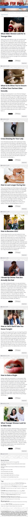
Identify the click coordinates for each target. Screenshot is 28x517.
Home (12, 511)
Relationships (15, 497)
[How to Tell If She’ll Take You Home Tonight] (14, 317)
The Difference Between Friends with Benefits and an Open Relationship (13, 464)
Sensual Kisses (19, 501)
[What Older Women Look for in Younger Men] (14, 24)
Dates (17, 483)
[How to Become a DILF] (14, 222)
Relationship (5, 497)
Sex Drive (9, 504)
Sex (1, 504)
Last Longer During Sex (16, 488)
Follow (18, 60)
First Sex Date (9, 486)
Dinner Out (21, 484)
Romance (5, 501)
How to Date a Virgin (9, 375)
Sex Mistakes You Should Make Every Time (9, 477)
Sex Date (4, 504)
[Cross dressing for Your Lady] (14, 129)
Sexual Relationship (16, 504)
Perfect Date (18, 494)
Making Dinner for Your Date (7, 469)
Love (3, 490)
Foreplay (14, 486)
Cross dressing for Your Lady (12, 139)
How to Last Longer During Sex (13, 185)
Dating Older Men (7, 484)
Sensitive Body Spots (13, 501)
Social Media (22, 504)
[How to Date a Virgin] (14, 366)
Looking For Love (24, 488)
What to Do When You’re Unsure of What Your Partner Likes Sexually (13, 88)
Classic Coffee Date (11, 483)
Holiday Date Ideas (9, 488)
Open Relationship (11, 494)
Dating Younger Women (15, 484)
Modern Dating (19, 490)
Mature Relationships (10, 491)
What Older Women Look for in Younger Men (10, 462)
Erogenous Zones (4, 486)
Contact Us (17, 511)
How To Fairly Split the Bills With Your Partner (10, 475)
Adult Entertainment (4, 483)
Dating (21, 483)
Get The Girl (19, 486)
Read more (24, 63)
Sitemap (21, 511)
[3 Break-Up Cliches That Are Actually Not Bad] (14, 268)
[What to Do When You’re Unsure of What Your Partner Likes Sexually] (14, 76)
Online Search (3, 494)
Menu (14, 7)
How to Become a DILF (9, 231)
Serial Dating (24, 501)
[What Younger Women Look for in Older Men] (14, 414)
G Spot (22, 486)
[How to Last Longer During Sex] (14, 176)
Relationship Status (23, 497)
